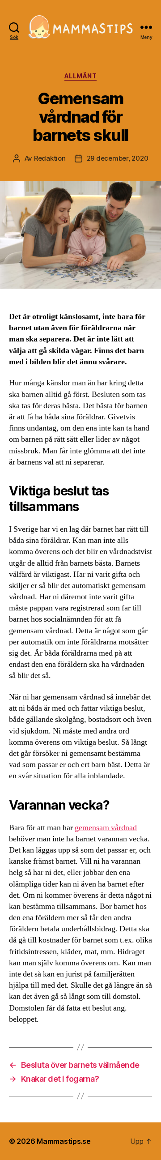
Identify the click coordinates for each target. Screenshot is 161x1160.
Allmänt (80, 76)
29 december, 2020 (117, 158)
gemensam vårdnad (106, 828)
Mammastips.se (64, 1141)
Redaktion (50, 158)
